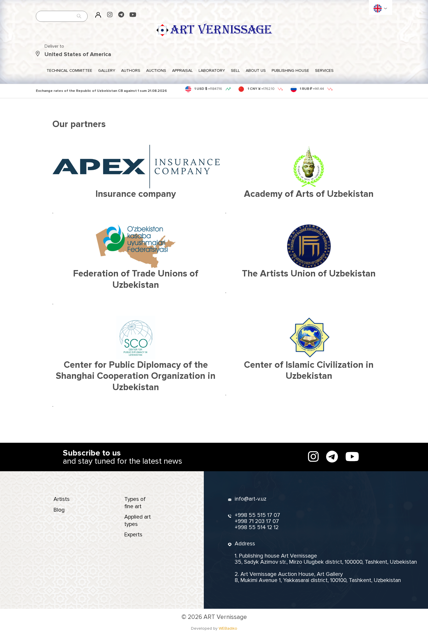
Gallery (106, 70)
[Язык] (378, 8)
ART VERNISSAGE (221, 30)
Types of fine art (135, 503)
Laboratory (212, 70)
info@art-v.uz (250, 499)
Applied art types (137, 520)
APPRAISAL (182, 70)
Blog (59, 509)
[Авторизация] (98, 14)
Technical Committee (69, 70)
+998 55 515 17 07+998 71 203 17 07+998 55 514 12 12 (257, 521)
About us (256, 70)
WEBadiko (228, 628)
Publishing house (290, 70)
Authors (130, 70)
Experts (133, 534)
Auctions (156, 70)
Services (324, 70)
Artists (62, 499)
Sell (235, 70)
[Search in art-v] (79, 16)
